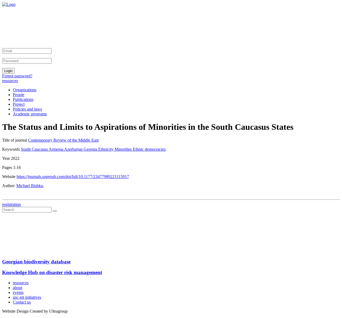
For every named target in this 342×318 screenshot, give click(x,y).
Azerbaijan (74, 149)
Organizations (24, 90)
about (17, 287)
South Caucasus (35, 149)
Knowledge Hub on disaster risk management (52, 272)
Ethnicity (106, 149)
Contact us (22, 302)
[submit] (55, 211)
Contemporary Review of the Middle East (63, 140)
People (18, 94)
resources (10, 80)
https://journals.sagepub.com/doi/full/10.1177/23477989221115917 (73, 176)
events (18, 292)
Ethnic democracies (149, 149)
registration (11, 204)
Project (19, 104)
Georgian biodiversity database (36, 261)
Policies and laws (27, 109)
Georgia (91, 149)
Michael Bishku (29, 185)
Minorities (124, 149)
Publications (23, 99)
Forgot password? (17, 76)
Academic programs (30, 114)
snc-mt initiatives (27, 297)
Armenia (56, 149)
